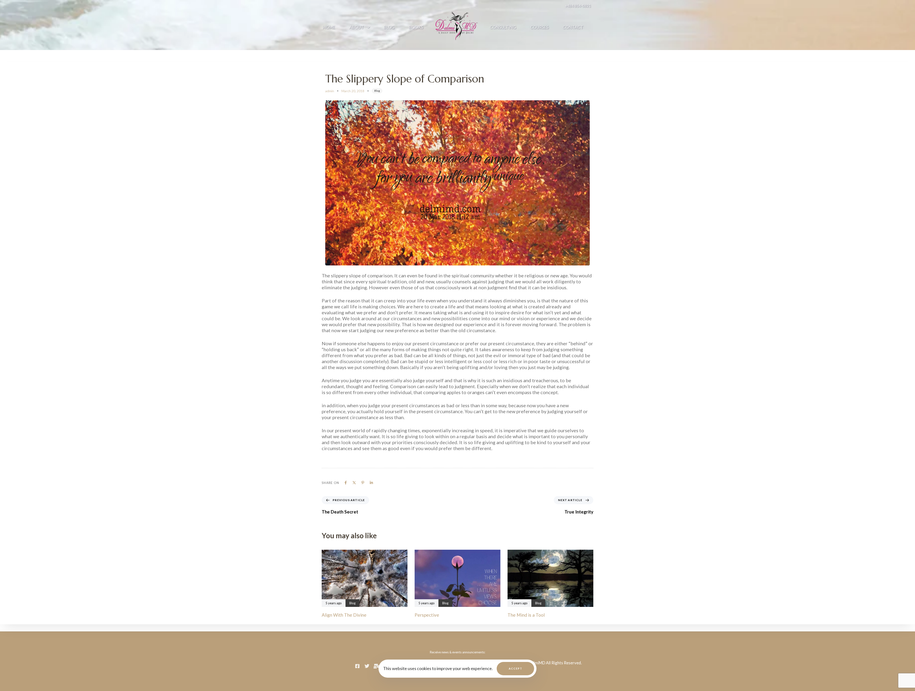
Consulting (503, 27)
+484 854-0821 (578, 6)
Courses (539, 27)
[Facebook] (345, 482)
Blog (389, 27)
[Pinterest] (363, 482)
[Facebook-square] (357, 666)
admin (329, 91)
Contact (573, 27)
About (356, 27)
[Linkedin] (371, 482)
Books (416, 27)
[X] (354, 482)
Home (329, 27)
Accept (515, 668)
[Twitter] (367, 666)
